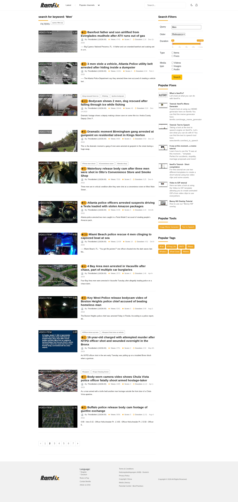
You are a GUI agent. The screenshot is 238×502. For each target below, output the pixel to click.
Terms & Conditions (126, 469)
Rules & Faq (84, 478)
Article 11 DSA (85, 485)
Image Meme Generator (169, 227)
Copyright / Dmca (125, 479)
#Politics (163, 252)
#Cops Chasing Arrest (101, 372)
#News (190, 246)
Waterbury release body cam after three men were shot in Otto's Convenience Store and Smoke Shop (116, 172)
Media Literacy (124, 483)
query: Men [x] (57, 23)
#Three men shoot (88, 163)
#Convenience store (106, 163)
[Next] (77, 443)
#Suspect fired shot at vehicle (113, 332)
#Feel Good (174, 252)
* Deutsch (83, 475)
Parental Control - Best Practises (131, 486)
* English (83, 472)
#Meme (186, 252)
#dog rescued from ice (90, 96)
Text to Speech (188, 227)
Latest (68, 5)
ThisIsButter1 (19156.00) (97, 39)
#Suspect (85, 372)
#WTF (181, 246)
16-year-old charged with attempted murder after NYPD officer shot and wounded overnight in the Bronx (118, 341)
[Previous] (40, 443)
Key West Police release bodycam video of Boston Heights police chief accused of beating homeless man (114, 301)
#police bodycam (118, 96)
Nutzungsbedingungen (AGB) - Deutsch (134, 472)
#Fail (162, 246)
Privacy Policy (124, 476)
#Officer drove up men (90, 332)
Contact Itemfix (85, 481)
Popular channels (87, 5)
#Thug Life (171, 246)
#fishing (105, 96)
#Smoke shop (122, 163)
